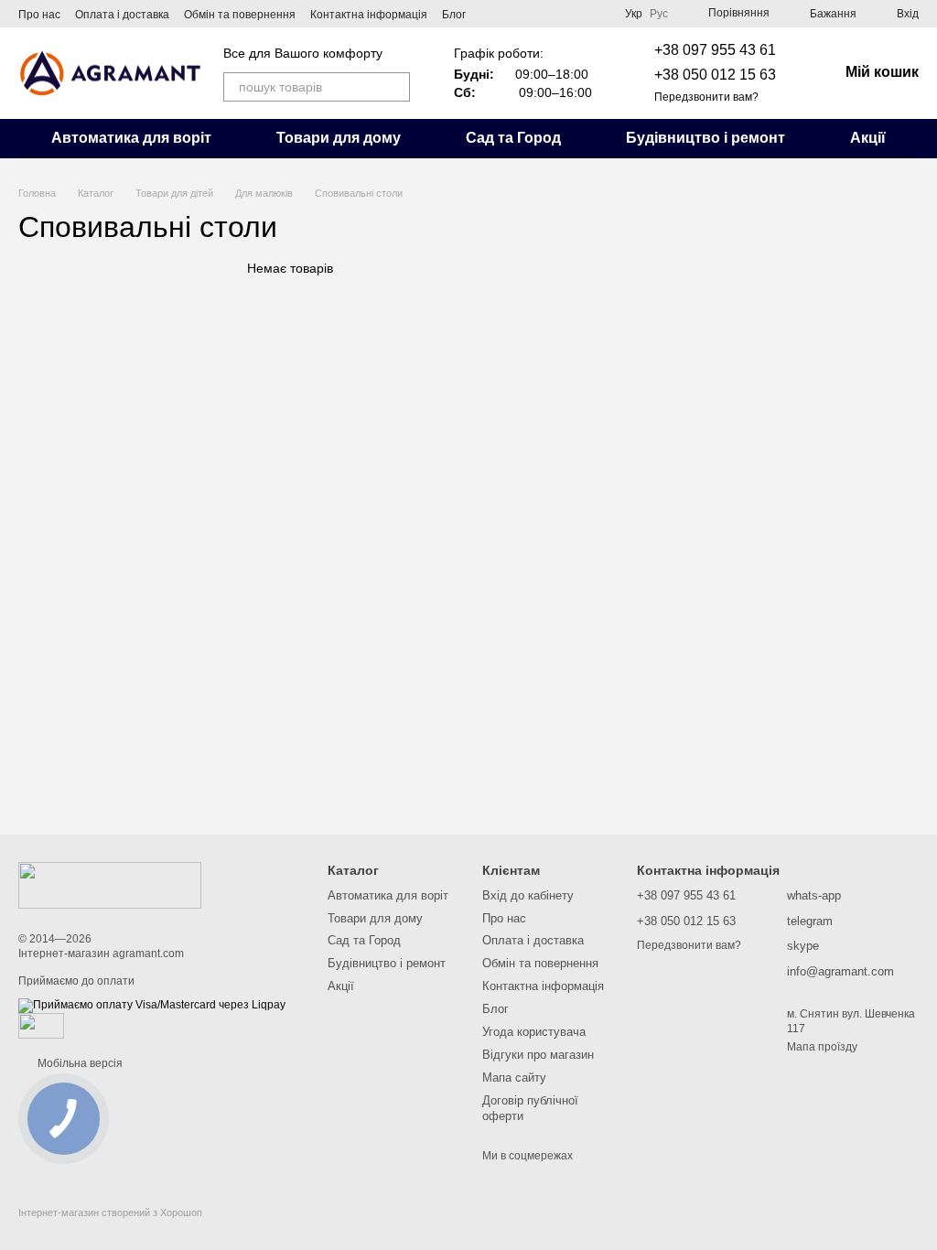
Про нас (39, 14)
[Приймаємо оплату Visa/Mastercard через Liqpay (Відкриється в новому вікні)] (151, 1004)
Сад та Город (513, 137)
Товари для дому (338, 137)
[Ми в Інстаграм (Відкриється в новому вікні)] (595, 13)
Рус (659, 13)
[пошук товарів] (395, 87)
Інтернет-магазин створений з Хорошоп (110, 1212)
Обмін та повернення (240, 14)
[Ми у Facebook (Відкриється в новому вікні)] (573, 13)
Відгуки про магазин (538, 1054)
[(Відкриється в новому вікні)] (41, 1024)
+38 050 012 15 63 (715, 74)
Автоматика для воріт (131, 137)
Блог (454, 14)
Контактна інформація (368, 14)
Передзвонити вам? (706, 97)
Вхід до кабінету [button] (528, 895)
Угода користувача (534, 1032)
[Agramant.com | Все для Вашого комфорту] (109, 884)
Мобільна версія (79, 1063)
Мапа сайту (514, 1077)
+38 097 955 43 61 (715, 50)
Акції (868, 137)
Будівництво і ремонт (705, 137)
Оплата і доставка (122, 14)
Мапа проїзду (822, 1046)
